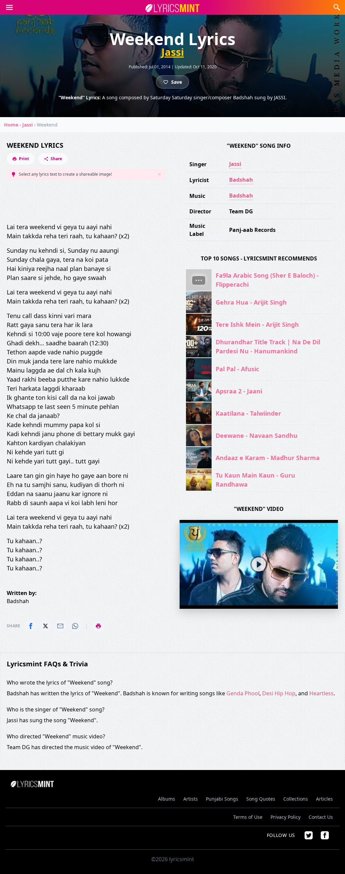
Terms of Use (247, 817)
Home (11, 124)
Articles (324, 799)
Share (56, 159)
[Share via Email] (60, 626)
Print (24, 159)
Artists (190, 799)
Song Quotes (260, 799)
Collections (295, 799)
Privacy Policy (286, 817)
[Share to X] (45, 626)
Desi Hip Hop (278, 693)
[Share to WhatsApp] (75, 626)
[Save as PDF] (98, 626)
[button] (9, 7)
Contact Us (321, 817)
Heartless (321, 693)
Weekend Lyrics (35, 145)
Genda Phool (242, 693)
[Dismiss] (159, 174)
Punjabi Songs (222, 799)
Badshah (241, 179)
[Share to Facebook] (31, 626)
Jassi (172, 52)
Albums (166, 799)
